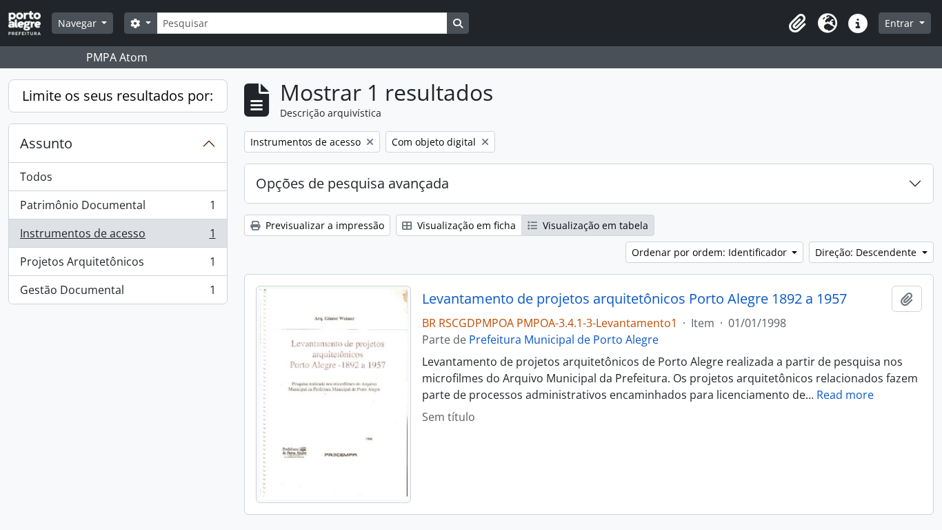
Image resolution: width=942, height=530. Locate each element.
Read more (845, 394)
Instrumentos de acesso (117, 237)
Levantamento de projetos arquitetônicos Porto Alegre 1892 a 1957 (634, 299)
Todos (36, 176)
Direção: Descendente (867, 252)
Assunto (46, 143)
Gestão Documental (117, 293)
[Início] (30, 23)
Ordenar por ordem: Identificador (711, 252)
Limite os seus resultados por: (117, 95)
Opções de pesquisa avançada (352, 183)
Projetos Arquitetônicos (117, 265)
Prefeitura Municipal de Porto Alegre (564, 339)
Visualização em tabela (594, 225)
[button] (797, 23)
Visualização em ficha (465, 225)
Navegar (78, 23)
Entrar (900, 23)
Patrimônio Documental (117, 208)
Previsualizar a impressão (323, 225)
